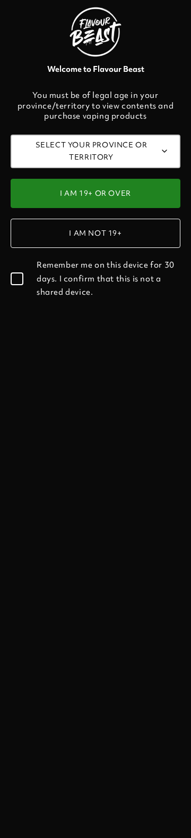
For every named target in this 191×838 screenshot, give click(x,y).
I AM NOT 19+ (95, 233)
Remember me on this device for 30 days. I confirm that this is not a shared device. (106, 278)
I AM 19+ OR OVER (95, 193)
